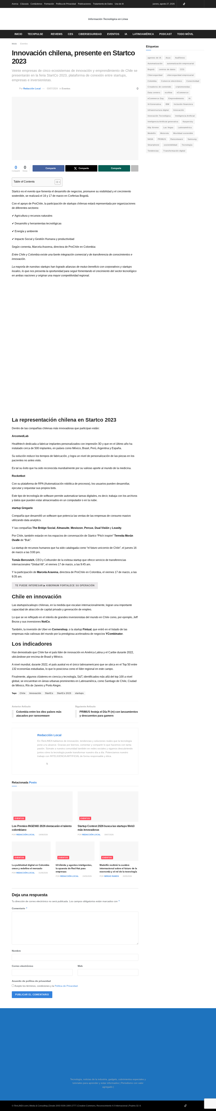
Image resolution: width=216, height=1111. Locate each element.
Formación (49, 4)
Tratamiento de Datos (103, 4)
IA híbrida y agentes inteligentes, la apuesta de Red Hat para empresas (74, 868)
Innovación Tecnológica (159, 116)
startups (79, 693)
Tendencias (153, 151)
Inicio (18, 34)
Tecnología (187, 145)
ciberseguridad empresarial (180, 75)
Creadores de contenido (159, 87)
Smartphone (153, 145)
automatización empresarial (180, 63)
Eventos (113, 34)
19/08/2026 (43, 835)
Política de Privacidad (66, 4)
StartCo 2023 (64, 693)
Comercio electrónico (171, 81)
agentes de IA (154, 58)
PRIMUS (162, 139)
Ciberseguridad (90, 34)
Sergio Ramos (111, 876)
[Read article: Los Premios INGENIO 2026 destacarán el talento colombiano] (42, 806)
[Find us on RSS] (201, 4)
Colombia (152, 81)
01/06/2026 (43, 873)
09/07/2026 (109, 835)
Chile (41, 652)
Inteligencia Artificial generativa (163, 122)
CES (70, 34)
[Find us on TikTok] (184, 4)
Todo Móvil (185, 34)
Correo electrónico (22, 966)
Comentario (20, 908)
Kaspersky (188, 122)
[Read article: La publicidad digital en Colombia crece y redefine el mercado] (31, 851)
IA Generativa (154, 104)
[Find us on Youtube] (188, 4)
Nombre (16, 950)
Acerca (15, 4)
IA (126, 34)
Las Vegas (168, 127)
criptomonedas (183, 87)
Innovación (35, 693)
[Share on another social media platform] (134, 168)
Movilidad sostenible (183, 133)
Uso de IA (119, 4)
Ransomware (176, 139)
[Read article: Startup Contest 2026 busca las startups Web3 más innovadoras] (108, 806)
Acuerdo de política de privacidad (31, 981)
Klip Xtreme (153, 127)
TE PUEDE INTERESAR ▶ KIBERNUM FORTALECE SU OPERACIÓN (54, 585)
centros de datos (167, 69)
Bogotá (151, 69)
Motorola (164, 133)
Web (80, 966)
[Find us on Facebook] (197, 4)
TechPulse (35, 34)
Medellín (152, 133)
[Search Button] (203, 34)
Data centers (154, 93)
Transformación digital (174, 151)
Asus (168, 58)
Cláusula (24, 4)
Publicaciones (84, 4)
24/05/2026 (87, 876)
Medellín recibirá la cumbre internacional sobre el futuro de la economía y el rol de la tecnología (118, 868)
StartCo (49, 693)
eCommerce (182, 93)
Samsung (192, 139)
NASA (150, 139)
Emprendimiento (176, 98)
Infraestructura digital (158, 110)
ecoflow (168, 93)
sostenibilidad (170, 145)
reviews (56, 34)
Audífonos (180, 58)
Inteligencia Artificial (185, 116)
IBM (167, 104)
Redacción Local (32, 88)
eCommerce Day (156, 98)
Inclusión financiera (183, 104)
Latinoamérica (143, 34)
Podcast (165, 34)
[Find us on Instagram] (193, 4)
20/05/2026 (127, 876)
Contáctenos (36, 4)
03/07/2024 (52, 88)
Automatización (155, 63)
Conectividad (192, 81)
